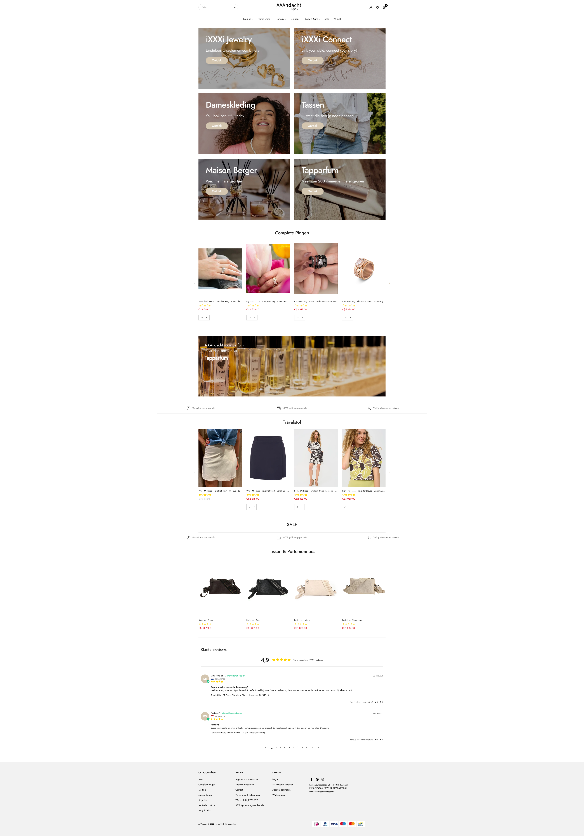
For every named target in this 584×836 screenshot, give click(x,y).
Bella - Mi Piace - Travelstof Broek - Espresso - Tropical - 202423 (322, 490)
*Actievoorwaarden (244, 784)
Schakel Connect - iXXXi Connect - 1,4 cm (229, 732)
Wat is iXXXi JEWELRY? (246, 800)
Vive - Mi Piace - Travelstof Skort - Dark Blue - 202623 (270, 490)
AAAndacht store (206, 805)
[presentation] (194, 283)
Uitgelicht (202, 800)
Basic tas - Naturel (302, 620)
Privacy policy (230, 824)
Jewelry (280, 19)
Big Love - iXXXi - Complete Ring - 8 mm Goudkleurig (270, 301)
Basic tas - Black (253, 620)
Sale (327, 19)
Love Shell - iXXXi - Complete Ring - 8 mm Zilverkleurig (223, 301)
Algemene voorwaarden (246, 779)
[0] (384, 7)
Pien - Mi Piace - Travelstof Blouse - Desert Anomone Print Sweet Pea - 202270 (377, 490)
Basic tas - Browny (206, 620)
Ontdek (217, 60)
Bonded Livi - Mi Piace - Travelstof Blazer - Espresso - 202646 (238, 695)
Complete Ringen (206, 784)
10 (311, 747)
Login (275, 779)
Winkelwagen (278, 795)
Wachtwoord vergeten (282, 784)
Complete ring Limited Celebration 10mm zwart (315, 301)
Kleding (247, 19)
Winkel (337, 19)
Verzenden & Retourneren (248, 795)
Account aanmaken (281, 789)
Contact (239, 789)
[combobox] (218, 7)
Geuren (295, 19)
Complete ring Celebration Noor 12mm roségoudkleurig (367, 301)
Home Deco (264, 19)
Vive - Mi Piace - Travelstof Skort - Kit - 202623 (219, 490)
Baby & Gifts (311, 19)
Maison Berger (205, 795)
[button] (376, 702)
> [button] (318, 747)
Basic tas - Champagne (352, 620)
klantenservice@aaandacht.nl (322, 791)
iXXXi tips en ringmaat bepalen (250, 805)
